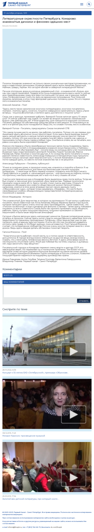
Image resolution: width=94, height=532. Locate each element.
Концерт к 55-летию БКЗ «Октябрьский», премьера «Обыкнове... (35, 373)
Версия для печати (9, 26)
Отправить (83, 301)
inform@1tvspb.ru (15, 527)
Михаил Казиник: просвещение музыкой (23, 436)
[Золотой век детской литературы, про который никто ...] (47, 467)
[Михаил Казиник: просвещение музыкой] (47, 404)
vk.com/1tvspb (56, 527)
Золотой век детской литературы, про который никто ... (30, 499)
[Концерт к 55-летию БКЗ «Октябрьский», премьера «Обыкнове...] (47, 341)
